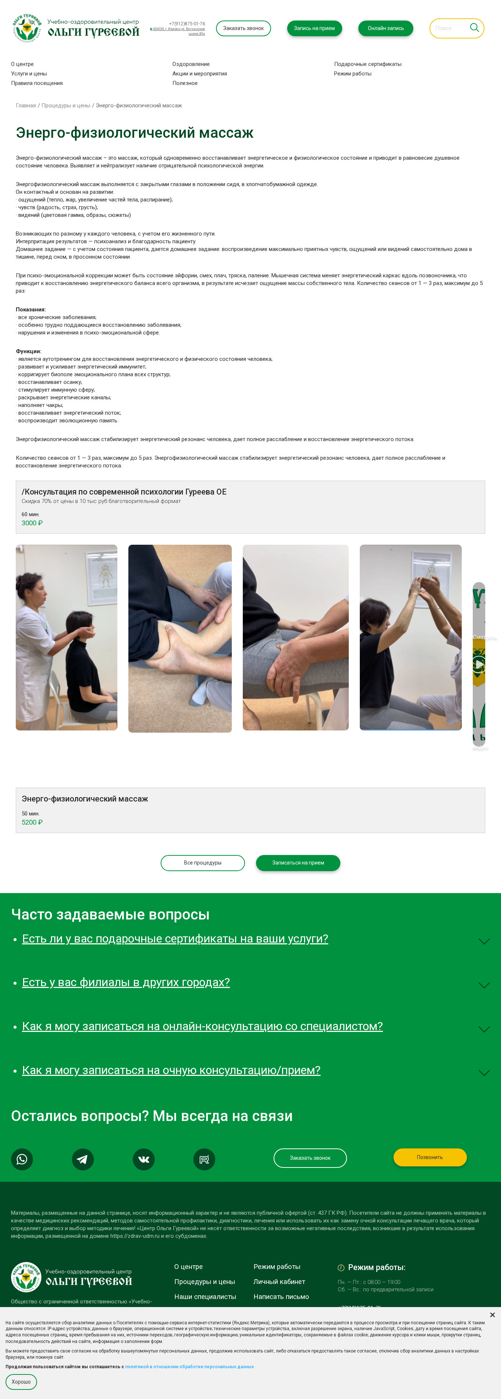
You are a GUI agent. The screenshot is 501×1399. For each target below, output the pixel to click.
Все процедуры (203, 863)
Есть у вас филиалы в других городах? (126, 982)
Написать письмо (281, 1297)
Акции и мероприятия (199, 73)
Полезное (185, 83)
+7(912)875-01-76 (187, 23)
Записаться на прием (298, 863)
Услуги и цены (29, 73)
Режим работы (353, 73)
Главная (26, 105)
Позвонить (430, 1157)
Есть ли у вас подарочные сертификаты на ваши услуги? (175, 938)
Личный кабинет (279, 1282)
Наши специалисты (205, 1297)
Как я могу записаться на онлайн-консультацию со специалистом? (202, 1026)
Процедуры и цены (65, 105)
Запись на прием (314, 28)
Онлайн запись (386, 28)
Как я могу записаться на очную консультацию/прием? (171, 1070)
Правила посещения (37, 83)
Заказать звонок (243, 28)
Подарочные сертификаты (368, 64)
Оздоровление (191, 64)
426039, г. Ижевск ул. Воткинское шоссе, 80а (178, 31)
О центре (22, 64)
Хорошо (21, 1381)
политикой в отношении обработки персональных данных (189, 1367)
